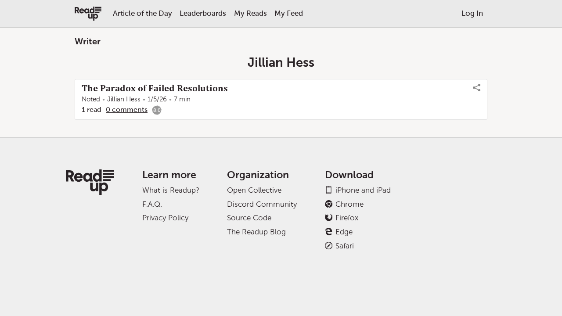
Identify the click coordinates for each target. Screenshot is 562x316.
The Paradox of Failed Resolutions (155, 88)
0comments (127, 109)
